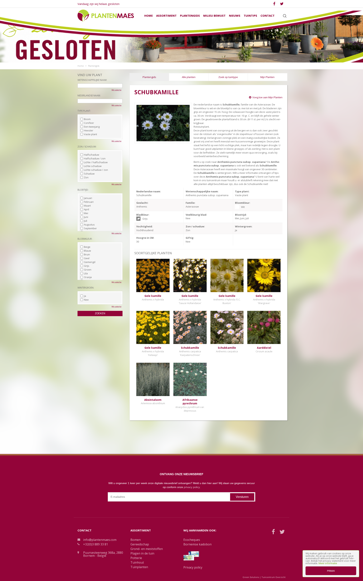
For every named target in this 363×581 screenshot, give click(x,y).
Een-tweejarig (92, 126)
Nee (86, 299)
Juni (86, 217)
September (90, 228)
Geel (86, 258)
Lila (86, 273)
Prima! (331, 570)
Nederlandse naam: (89, 95)
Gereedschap (139, 544)
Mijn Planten (267, 77)
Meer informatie (328, 563)
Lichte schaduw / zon (96, 169)
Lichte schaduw (93, 166)
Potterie (136, 558)
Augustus (89, 224)
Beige (87, 247)
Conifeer (89, 123)
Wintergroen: (86, 287)
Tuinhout (137, 562)
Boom (87, 119)
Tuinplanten (139, 567)
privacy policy (192, 487)
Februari (89, 201)
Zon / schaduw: (87, 146)
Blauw (87, 250)
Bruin (87, 254)
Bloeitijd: (83, 189)
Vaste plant (90, 134)
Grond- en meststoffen (146, 549)
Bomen (135, 540)
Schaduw (89, 173)
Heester (88, 130)
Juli (85, 220)
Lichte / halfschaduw (96, 162)
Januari (88, 198)
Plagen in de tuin (142, 553)
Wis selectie (116, 90)
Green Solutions (251, 577)
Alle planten (188, 77)
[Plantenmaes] (106, 15)
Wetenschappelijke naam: (92, 80)
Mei (86, 213)
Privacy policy (192, 567)
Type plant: (84, 110)
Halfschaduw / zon (94, 158)
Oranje (88, 277)
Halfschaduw (91, 154)
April (86, 209)
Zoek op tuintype (228, 77)
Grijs (86, 265)
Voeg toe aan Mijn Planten (267, 97)
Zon (86, 177)
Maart (87, 205)
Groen (87, 269)
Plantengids (149, 77)
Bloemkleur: (85, 238)
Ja (85, 296)
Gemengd (89, 262)
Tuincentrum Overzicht (273, 577)
